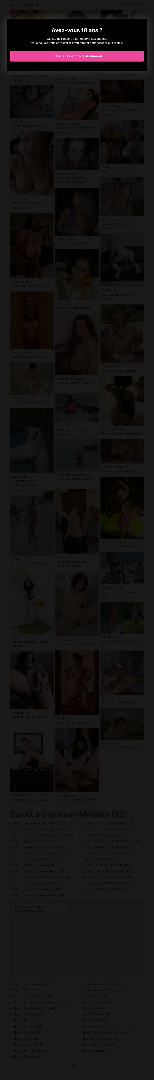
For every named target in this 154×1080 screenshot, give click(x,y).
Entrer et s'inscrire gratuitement (77, 56)
